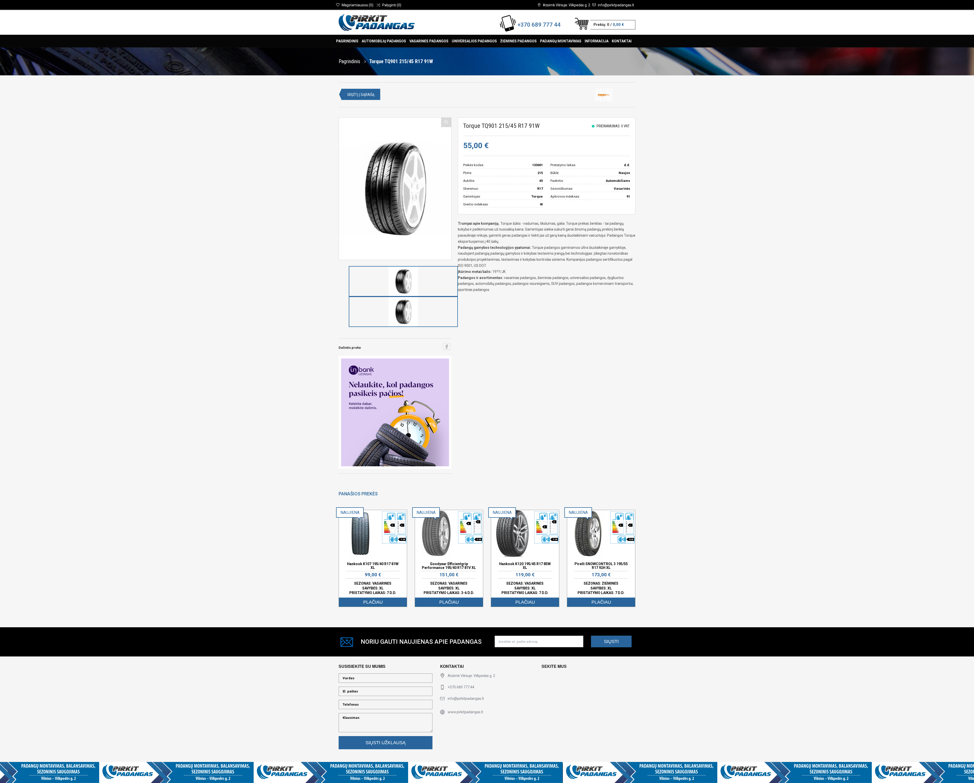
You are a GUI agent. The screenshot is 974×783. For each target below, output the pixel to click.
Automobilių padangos (384, 41)
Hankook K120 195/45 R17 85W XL (525, 566)
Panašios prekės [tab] (358, 493)
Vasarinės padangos (428, 41)
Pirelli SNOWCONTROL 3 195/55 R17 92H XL (601, 566)
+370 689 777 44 (539, 25)
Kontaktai (622, 41)
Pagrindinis (347, 41)
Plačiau (373, 602)
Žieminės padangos (518, 41)
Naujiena (349, 512)
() (357, 5)
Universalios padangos (474, 41)
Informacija (596, 41)
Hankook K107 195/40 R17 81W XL (372, 566)
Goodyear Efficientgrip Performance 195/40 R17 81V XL (449, 566)
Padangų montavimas (560, 41)
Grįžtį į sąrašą (360, 95)
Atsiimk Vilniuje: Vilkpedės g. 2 (566, 5)
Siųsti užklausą (386, 742)
